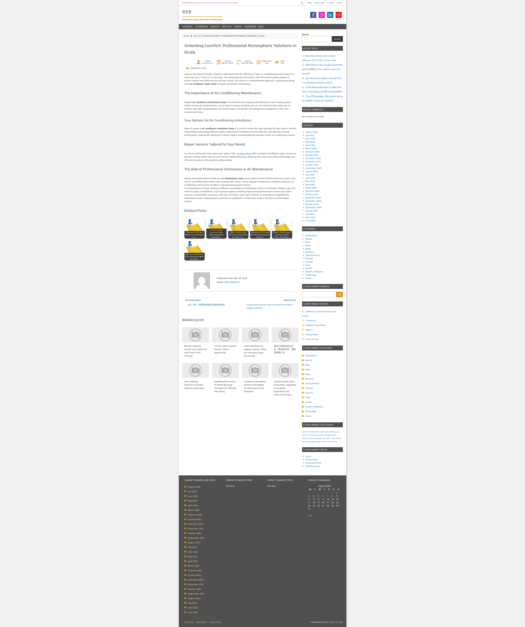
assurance (305, 432)
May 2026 (310, 142)
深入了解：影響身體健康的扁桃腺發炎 (206, 304)
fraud (311, 435)
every (338, 432)
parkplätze (318, 438)
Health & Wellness (314, 271)
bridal (322, 432)
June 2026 (310, 138)
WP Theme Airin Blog (334, 622)
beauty (308, 238)
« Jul (310, 515)
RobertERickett (208, 63)
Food (307, 265)
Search (305, 34)
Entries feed (311, 459)
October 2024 (312, 204)
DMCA (308, 330)
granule (321, 435)
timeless (324, 441)
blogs (308, 245)
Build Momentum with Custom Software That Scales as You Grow (210, 3)
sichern (304, 441)
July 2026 (309, 135)
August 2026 (311, 132)
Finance (309, 261)
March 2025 (311, 187)
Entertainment (312, 255)
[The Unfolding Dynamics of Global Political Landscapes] (195, 370)
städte (318, 441)
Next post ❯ (290, 300)
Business (187, 26)
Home (186, 35)
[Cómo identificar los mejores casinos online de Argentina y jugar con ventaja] (255, 334)
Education (250, 26)
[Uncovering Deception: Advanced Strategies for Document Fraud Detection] (255, 370)
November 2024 (313, 201)
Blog (309, 3)
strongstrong (311, 441)
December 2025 (313, 158)
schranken (338, 438)
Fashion (330, 3)
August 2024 (311, 210)
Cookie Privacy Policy (315, 325)
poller (328, 438)
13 (323, 499)
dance (327, 432)
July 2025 (309, 174)
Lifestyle (227, 26)
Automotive (319, 3)
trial (328, 441)
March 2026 (311, 148)
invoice (334, 435)
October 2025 (312, 165)
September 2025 (313, 168)
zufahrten (333, 441)
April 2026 (310, 145)
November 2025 (313, 161)
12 (318, 499)
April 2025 (310, 184)
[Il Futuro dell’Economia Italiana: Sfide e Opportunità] (225, 334)
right (332, 438)
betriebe (317, 432)
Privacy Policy (311, 334)
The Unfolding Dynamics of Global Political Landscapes (194, 385)
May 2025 (310, 181)
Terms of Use (312, 339)
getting (315, 435)
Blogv (308, 248)
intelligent (327, 435)
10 (309, 499)
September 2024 (313, 207)
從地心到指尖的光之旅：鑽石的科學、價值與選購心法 (285, 349)
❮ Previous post (193, 300)
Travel (339, 3)
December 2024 (313, 197)
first (307, 435)
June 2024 (310, 217)
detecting (332, 432)
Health (215, 26)
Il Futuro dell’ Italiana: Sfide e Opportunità (225, 349)
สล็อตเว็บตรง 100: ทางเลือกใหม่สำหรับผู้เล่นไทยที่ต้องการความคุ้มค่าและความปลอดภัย (322, 69)
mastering (305, 438)
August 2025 (311, 171)
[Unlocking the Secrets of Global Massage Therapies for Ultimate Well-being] (225, 370)
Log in (308, 456)
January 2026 (311, 155)
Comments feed (313, 463)
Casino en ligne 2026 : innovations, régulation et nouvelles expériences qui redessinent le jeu (285, 388)
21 (328, 502)
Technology (201, 26)
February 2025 (312, 191)
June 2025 (310, 178)
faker (303, 435)
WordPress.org (312, 466)
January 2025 (311, 194)
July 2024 (309, 214)
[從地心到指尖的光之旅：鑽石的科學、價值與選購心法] (285, 334)
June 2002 (310, 220)
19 (318, 502)
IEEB (186, 11)
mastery (311, 438)
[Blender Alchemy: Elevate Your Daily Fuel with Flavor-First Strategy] (195, 334)
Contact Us (310, 320)
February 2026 (312, 151)
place (324, 438)
